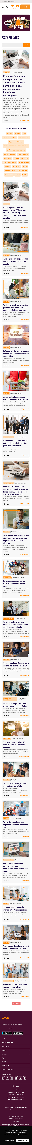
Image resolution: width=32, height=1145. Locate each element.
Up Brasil (17, 174)
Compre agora (25, 7)
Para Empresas (5, 1038)
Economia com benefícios (9, 137)
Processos (6, 72)
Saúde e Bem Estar (22, 170)
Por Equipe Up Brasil (17, 72)
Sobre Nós (4, 1054)
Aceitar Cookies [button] (22, 1140)
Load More (16, 1003)
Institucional (24, 158)
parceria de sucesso (24, 162)
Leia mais (6, 121)
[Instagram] (3, 1078)
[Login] (7, 7)
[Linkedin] (11, 1078)
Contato (4, 1061)
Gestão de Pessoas (23, 154)
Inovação (16, 158)
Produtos (25, 166)
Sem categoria (9, 174)
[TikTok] (20, 1078)
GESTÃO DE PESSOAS (9, 154)
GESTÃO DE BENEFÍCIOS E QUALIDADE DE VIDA (16, 146)
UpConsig (4, 1050)
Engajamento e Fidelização (16, 141)
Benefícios (9, 133)
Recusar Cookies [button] (9, 1140)
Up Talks (24, 174)
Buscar (26, 45)
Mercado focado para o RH (9, 162)
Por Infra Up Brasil (20, 618)
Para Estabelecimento (7, 1042)
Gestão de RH (7, 158)
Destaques (17, 133)
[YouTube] (16, 1078)
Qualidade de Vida (10, 170)
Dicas (24, 133)
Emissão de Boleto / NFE (8, 1069)
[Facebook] (7, 1078)
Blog (3, 1058)
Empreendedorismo (24, 137)
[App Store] (18, 1033)
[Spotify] (24, 1078)
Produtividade (16, 166)
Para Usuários (5, 1046)
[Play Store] (7, 1033)
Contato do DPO (6, 1065)
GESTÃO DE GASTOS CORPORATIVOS (16, 150)
